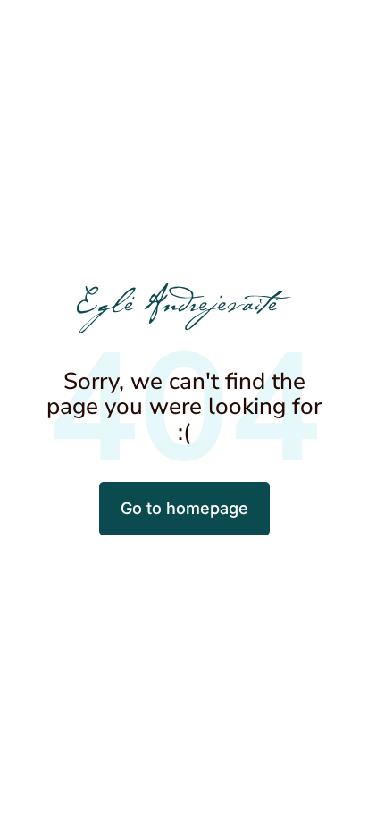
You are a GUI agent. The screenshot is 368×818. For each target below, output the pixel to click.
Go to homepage (184, 508)
